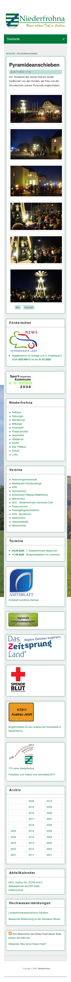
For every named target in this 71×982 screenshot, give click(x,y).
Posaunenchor (20, 506)
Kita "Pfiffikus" (19, 446)
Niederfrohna (44, 968)
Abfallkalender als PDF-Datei (24, 886)
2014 (31, 837)
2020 (31, 801)
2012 (31, 849)
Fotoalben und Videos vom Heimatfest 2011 (31, 774)
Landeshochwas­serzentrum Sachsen (28, 912)
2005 (49, 830)
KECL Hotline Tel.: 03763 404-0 (25, 882)
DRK (14, 487)
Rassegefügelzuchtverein (25, 510)
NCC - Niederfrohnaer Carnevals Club (32, 502)
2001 (49, 854)
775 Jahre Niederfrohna (21, 768)
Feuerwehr (18, 427)
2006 (49, 825)
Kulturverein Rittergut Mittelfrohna (30, 494)
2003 (49, 842)
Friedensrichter (20, 431)
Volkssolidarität (20, 521)
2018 (31, 813)
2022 (13, 849)
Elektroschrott (15, 890)
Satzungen (18, 416)
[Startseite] (35, 27)
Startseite (10, 53)
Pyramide (28, 307)
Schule (16, 450)
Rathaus (16, 412)
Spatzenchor (19, 517)
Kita (18, 307)
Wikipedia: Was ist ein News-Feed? (27, 943)
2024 (13, 837)
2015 (31, 830)
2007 (49, 818)
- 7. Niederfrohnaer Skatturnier (34, 550)
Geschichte (18, 435)
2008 (49, 813)
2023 (13, 842)
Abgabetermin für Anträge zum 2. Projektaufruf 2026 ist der (37, 357)
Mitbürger (17, 423)
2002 (49, 849)
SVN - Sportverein (21, 514)
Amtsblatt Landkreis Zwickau (23, 599)
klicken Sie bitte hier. (19, 937)
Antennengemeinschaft (24, 479)
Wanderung (18, 419)
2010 (49, 801)
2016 (31, 825)
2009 (49, 806)
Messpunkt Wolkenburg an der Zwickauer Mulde (34, 918)
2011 (31, 854)
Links (15, 454)
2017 (31, 818)
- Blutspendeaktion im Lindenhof (36, 554)
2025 (13, 830)
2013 (31, 842)
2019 (31, 806)
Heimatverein (19, 491)
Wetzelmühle (19, 525)
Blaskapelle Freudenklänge (27, 483)
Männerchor (18, 498)
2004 (49, 837)
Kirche (15, 442)
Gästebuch (18, 439)
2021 (13, 854)
